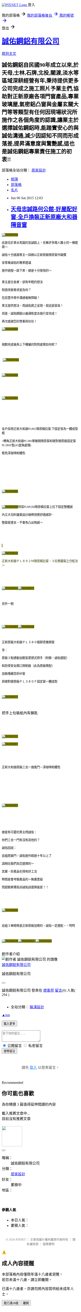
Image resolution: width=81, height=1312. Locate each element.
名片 (14, 190)
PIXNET (21, 1239)
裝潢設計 (37, 1007)
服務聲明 (48, 1244)
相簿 (14, 179)
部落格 (16, 185)
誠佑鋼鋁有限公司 (30, 41)
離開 (26, 1303)
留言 (58, 990)
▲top (6, 1015)
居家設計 (39, 170)
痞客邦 (48, 990)
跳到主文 (9, 54)
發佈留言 (9, 1051)
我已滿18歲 (11, 1303)
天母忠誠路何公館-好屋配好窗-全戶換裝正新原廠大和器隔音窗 (44, 217)
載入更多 (9, 1023)
